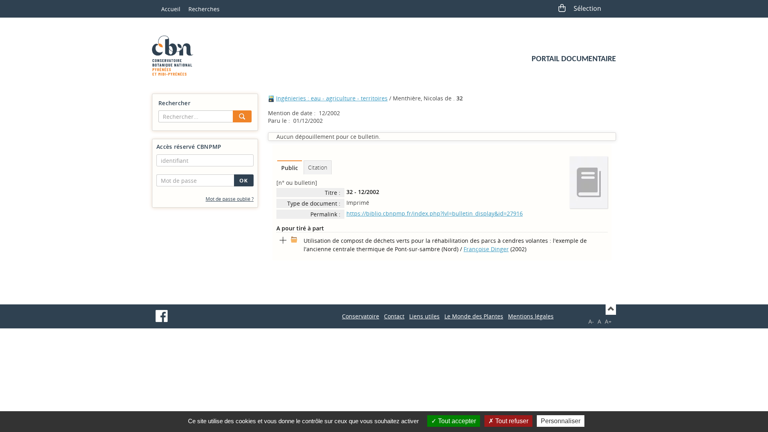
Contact (394, 316)
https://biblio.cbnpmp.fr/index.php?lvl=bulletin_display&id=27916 (434, 213)
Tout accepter (456, 421)
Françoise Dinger (486, 249)
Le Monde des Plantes (473, 316)
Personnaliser (560, 421)
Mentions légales (531, 316)
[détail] (283, 240)
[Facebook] (161, 316)
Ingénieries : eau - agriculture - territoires (332, 98)
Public (289, 168)
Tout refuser (511, 421)
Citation (317, 167)
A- (591, 321)
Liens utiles (424, 316)
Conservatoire (360, 316)
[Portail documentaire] (175, 56)
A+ (608, 321)
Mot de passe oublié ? (230, 199)
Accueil (170, 9)
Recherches (204, 9)
